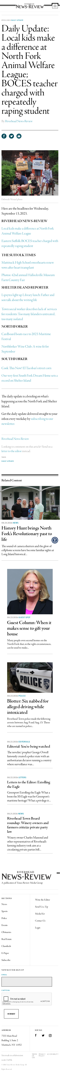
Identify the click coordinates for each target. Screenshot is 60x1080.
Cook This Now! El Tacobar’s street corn (26, 368)
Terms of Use (34, 1055)
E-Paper (5, 953)
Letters (22, 778)
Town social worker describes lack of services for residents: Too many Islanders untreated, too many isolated (29, 314)
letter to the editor (11, 451)
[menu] (55, 6)
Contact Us (40, 920)
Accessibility (52, 1054)
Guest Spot (24, 617)
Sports (4, 911)
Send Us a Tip (41, 906)
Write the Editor (42, 899)
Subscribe (5, 960)
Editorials (24, 742)
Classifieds (6, 946)
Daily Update (17, 20)
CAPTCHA (5, 990)
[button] (55, 540)
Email (4, 975)
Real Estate (6, 939)
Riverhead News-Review (19, 121)
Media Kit (40, 913)
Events (4, 925)
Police (22, 696)
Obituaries (6, 932)
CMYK (9, 1060)
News (15, 523)
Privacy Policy (42, 1055)
